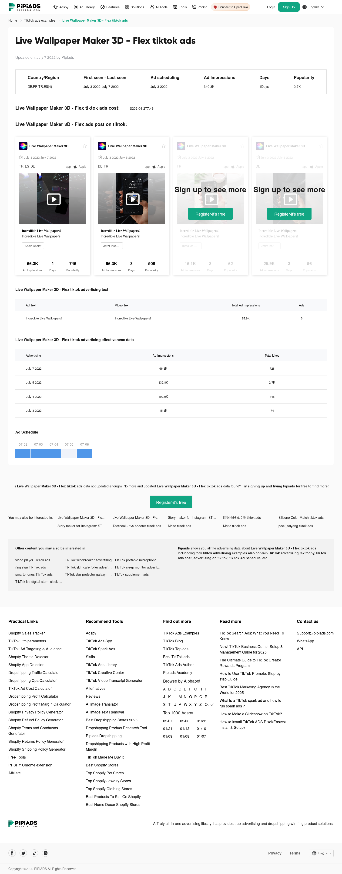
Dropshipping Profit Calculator (33, 696)
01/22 (201, 720)
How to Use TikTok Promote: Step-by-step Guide (251, 676)
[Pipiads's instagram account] (45, 853)
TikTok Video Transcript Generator (114, 680)
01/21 (167, 728)
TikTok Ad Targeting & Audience (35, 648)
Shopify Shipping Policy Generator (36, 749)
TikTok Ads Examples (181, 633)
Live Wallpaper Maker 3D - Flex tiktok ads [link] (95, 20)
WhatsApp (305, 641)
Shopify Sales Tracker (26, 633)
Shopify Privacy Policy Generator (35, 712)
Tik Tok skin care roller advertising (89, 567)
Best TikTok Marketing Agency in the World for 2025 (250, 689)
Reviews (93, 696)
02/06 (184, 720)
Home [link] (13, 20)
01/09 (167, 736)
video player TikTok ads (32, 560)
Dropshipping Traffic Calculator (34, 672)
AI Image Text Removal (105, 712)
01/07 (201, 736)
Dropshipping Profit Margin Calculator (39, 704)
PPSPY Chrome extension (30, 765)
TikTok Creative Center (105, 672)
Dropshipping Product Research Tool (116, 727)
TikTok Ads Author (178, 664)
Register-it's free (210, 214)
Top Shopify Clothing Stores (109, 788)
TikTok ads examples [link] (40, 20)
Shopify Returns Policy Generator (36, 741)
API (300, 648)
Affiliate (14, 772)
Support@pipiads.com (315, 633)
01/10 (201, 728)
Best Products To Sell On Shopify (113, 796)
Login (271, 7)
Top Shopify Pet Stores (105, 772)
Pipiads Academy (177, 672)
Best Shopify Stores (102, 765)
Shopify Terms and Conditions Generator (33, 730)
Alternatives (95, 688)
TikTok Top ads (175, 648)
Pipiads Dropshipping (104, 735)
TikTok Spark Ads (100, 648)
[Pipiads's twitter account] (23, 853)
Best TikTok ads (176, 656)
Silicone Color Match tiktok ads (301, 517)
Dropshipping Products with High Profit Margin (118, 746)
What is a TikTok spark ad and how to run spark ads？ (250, 703)
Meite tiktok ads (179, 525)
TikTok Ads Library (101, 664)
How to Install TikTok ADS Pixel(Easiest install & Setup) (253, 724)
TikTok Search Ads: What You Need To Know (252, 635)
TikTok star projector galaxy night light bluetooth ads (89, 574)
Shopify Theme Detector (28, 656)
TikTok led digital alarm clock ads (39, 581)
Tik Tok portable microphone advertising (139, 560)
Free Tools (17, 757)
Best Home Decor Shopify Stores (113, 804)
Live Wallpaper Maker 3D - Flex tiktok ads (85, 517)
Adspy (91, 633)
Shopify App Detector (26, 664)
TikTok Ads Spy (99, 641)
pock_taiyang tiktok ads (295, 525)
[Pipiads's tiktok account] (34, 853)
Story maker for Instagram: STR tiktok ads (195, 517)
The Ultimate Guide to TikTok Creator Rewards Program (250, 662)
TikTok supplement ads (131, 574)
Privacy (275, 853)
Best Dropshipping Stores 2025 (111, 720)
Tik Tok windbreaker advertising (88, 560)
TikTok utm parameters (27, 641)
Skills (90, 656)
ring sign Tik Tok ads (30, 567)
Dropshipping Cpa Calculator (32, 680)
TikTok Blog (173, 641)
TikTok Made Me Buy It (105, 757)
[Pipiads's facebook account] (12, 853)
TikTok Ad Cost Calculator (30, 688)
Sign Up (289, 7)
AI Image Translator (102, 704)
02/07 (167, 720)
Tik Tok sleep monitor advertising (138, 567)
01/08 (184, 736)
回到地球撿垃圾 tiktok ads (242, 517)
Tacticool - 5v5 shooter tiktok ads (137, 525)
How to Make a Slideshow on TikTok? (251, 713)
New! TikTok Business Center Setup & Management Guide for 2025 (251, 649)
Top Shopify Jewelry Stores (108, 780)
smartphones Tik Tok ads (34, 574)
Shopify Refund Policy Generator (35, 720)
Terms (294, 853)
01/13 (184, 728)
